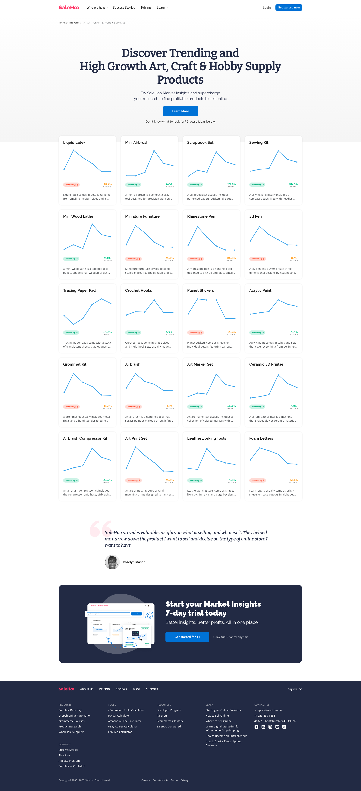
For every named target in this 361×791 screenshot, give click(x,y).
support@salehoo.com (268, 710)
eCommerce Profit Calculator (126, 710)
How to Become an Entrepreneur (226, 736)
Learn (161, 7)
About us (64, 755)
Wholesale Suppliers (71, 732)
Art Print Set (136, 438)
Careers (145, 780)
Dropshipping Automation (75, 715)
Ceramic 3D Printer (266, 364)
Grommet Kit (74, 364)
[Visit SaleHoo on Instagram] (270, 726)
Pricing (146, 7)
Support (152, 689)
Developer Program (169, 710)
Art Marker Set (200, 364)
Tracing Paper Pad (79, 290)
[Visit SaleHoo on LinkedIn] (263, 726)
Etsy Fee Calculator (120, 732)
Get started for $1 (187, 637)
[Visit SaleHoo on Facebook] (256, 726)
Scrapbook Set (200, 142)
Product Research (70, 726)
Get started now (289, 7)
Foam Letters (261, 438)
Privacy (184, 780)
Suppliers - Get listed (72, 766)
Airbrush (132, 364)
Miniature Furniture (142, 216)
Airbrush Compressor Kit (85, 438)
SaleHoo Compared (169, 726)
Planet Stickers (200, 290)
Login (267, 7)
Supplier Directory (70, 710)
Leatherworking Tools (206, 438)
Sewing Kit (258, 142)
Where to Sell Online (219, 721)
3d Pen (255, 216)
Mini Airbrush (137, 142)
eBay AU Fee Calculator (122, 726)
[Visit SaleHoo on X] (284, 726)
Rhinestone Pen (201, 216)
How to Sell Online (217, 715)
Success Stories (124, 7)
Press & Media (160, 780)
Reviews (121, 689)
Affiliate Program (69, 760)
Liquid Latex (74, 142)
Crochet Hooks (138, 290)
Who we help (96, 7)
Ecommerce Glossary (170, 721)
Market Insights (70, 22)
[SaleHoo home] (66, 689)
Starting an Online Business (223, 710)
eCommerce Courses (72, 721)
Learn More (180, 111)
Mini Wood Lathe (78, 216)
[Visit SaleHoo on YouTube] (277, 726)
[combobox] (292, 689)
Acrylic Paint (260, 290)
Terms (174, 780)
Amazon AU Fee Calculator (124, 721)
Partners (162, 715)
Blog (136, 689)
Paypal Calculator (119, 715)
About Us (86, 689)
